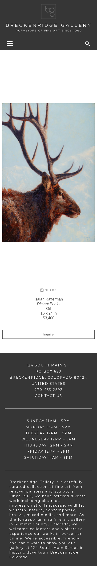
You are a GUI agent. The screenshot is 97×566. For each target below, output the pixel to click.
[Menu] (10, 43)
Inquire (48, 334)
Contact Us (48, 396)
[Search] (87, 43)
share (50, 290)
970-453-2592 (48, 390)
